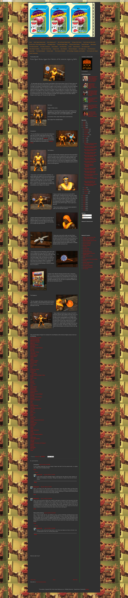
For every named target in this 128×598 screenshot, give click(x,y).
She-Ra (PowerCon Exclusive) (37, 420)
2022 (84, 195)
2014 (84, 210)
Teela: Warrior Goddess (34, 48)
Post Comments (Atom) (41, 581)
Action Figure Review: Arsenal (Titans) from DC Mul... (90, 144)
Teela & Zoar (33, 437)
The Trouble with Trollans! (92, 51)
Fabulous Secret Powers (74, 44)
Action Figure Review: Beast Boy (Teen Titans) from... (90, 169)
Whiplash (32, 446)
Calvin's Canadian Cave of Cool (89, 240)
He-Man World (86, 250)
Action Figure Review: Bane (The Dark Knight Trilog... (90, 172)
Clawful (32, 357)
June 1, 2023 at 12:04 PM (46, 498)
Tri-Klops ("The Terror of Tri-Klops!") (38, 443)
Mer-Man (32, 395)
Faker (31, 366)
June (85, 140)
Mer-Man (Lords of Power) (36, 396)
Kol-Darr (32, 382)
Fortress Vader (50, 51)
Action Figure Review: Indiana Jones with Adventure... (90, 156)
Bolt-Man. (46, 138)
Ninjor (31, 401)
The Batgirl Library (51, 44)
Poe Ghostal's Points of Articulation (90, 259)
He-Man (32, 372)
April (85, 187)
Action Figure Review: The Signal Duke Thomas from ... (90, 159)
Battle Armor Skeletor (35, 341)
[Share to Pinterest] (53, 456)
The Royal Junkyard (40, 51)
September (86, 134)
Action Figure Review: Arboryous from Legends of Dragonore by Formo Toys (93, 100)
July (85, 138)
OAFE (84, 257)
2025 (84, 123)
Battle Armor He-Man (35, 340)
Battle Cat (32, 343)
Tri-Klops (32, 441)
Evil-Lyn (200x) (33, 365)
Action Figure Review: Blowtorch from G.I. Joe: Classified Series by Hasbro (93, 107)
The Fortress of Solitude (60, 51)
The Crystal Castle (86, 46)
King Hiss (32, 381)
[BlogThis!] (49, 456)
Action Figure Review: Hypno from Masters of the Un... (90, 153)
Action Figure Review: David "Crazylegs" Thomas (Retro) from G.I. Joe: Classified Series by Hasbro (93, 79)
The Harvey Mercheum (88, 267)
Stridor (31, 431)
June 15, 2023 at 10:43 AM (50, 512)
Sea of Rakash (64, 48)
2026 (84, 122)
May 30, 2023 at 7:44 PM (49, 474)
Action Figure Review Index (39, 42)
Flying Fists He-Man (34, 369)
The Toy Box (85, 268)
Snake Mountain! (85, 44)
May (85, 142)
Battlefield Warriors (34, 344)
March (85, 189)
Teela (31, 435)
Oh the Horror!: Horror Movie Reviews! (37, 44)
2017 (84, 204)
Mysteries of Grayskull (35, 399)
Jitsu (31, 379)
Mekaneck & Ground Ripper (36, 394)
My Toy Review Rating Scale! (64, 42)
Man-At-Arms (33, 388)
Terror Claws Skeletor (35, 438)
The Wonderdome (91, 48)
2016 (84, 206)
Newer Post (33, 579)
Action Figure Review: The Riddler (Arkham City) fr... (90, 182)
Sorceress (32, 425)
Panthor (32, 404)
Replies (36, 472)
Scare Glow (32, 417)
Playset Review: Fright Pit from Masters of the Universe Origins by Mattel (92, 86)
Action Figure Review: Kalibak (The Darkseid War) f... (90, 185)
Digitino (32, 359)
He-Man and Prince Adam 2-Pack (37, 375)
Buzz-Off (32, 350)
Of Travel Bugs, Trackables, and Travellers (76, 51)
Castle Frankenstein (33, 53)
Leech (31, 385)
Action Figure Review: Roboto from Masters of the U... (90, 150)
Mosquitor (32, 398)
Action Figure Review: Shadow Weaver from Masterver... (90, 147)
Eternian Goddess (34, 360)
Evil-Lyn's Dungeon (73, 48)
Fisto (31, 368)
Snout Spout (33, 424)
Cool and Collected (87, 242)
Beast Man (32, 346)
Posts (84, 215)
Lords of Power (33, 386)
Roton (31, 415)
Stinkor (31, 427)
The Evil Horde (33, 362)
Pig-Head (32, 407)
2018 (84, 202)
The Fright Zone (82, 48)
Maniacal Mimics (34, 391)
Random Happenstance (88, 262)
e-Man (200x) (33, 373)
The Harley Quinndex (33, 46)
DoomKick (85, 246)
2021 (84, 197)
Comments (85, 217)
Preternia (85, 260)
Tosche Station (55, 46)
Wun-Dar (32, 448)
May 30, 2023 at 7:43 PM (46, 486)
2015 (84, 208)
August (85, 136)
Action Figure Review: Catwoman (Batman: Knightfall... (89, 165)
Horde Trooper (33, 378)
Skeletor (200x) (33, 422)
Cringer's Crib (56, 48)
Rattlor (31, 411)
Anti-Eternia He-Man (34, 339)
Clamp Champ (33, 356)
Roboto (31, 414)
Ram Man (32, 409)
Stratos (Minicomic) (34, 430)
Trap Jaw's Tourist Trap (46, 48)
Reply (35, 469)
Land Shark (32, 383)
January (86, 193)
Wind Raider (33, 447)
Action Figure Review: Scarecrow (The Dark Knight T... (90, 178)
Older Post (75, 579)
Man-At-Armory (76, 46)
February (86, 191)
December (86, 129)
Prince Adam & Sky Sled (35, 408)
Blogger (87, 589)
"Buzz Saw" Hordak (34, 352)
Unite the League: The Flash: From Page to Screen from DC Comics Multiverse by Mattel (92, 114)
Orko (31, 402)
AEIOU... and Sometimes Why (89, 237)
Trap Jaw (32, 440)
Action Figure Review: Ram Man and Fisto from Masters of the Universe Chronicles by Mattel (93, 93)
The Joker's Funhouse (45, 46)
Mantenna (32, 392)
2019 (84, 200)
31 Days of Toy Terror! (76, 42)
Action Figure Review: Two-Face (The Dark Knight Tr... (91, 175)
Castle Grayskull (34, 355)
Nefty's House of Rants (88, 256)
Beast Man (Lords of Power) (36, 347)
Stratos (31, 428)
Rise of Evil (32, 412)
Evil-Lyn (32, 363)
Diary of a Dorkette (87, 243)
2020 (84, 199)
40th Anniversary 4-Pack (35, 337)
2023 (84, 127)
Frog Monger (33, 370)
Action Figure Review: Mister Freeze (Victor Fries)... (90, 162)
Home (30, 42)
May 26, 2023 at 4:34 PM (44, 464)
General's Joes (86, 248)
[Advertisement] (54, 567)
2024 (84, 125)
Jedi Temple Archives (87, 251)
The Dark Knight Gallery (62, 44)
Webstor (32, 444)
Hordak (32, 376)
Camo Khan (33, 353)
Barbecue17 (39, 474)
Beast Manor (93, 44)
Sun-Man (32, 433)
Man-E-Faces (33, 389)
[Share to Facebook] (52, 456)
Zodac (31, 450)
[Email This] (48, 456)
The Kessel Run (63, 46)
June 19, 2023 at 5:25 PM (49, 528)
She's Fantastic (86, 263)
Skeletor (32, 421)
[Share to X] (50, 456)
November (86, 131)
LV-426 (69, 46)
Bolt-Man (32, 349)
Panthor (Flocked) (34, 405)
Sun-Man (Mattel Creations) (36, 434)
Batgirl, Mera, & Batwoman (88, 238)
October (86, 132)
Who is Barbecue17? (51, 42)
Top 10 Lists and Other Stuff (89, 42)
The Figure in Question (88, 265)
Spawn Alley (31, 51)
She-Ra (32, 418)
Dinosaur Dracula (86, 245)
